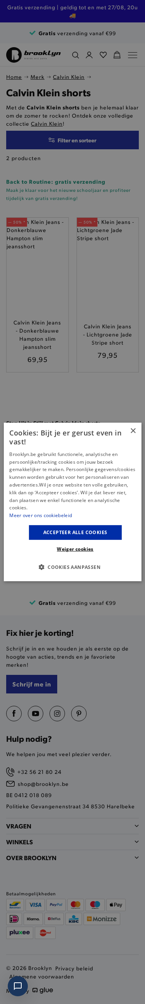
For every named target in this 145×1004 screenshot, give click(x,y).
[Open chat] (18, 986)
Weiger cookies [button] (75, 549)
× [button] (133, 431)
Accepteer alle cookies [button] (75, 532)
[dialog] (72, 502)
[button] (72, 567)
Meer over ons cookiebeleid (40, 515)
